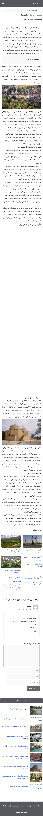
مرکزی (27, 11)
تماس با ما (7, 806)
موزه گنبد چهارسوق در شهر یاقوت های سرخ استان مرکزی (15, 767)
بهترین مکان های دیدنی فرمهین (34, 551)
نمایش (31, 59)
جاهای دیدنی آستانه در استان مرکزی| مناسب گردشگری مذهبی (12, 587)
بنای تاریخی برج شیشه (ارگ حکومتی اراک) (15, 726)
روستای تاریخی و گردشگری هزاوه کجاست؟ (12, 571)
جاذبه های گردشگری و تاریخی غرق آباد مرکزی (16, 747)
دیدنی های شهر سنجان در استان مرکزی (34, 583)
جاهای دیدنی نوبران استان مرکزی (34, 565)
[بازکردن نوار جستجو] (3, 3)
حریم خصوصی (18, 806)
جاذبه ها (38, 11)
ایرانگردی (32, 11)
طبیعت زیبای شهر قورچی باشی (19, 786)
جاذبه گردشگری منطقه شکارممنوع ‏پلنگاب (14, 551)
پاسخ (34, 631)
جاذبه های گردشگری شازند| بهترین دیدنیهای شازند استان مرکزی (15, 777)
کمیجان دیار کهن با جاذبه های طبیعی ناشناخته (17, 737)
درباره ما (29, 806)
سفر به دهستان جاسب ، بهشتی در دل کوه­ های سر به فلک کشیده (15, 757)
